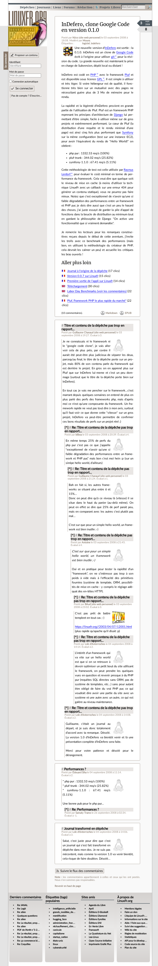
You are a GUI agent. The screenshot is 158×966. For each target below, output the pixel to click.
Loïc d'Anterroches (95, 644)
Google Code (124, 52)
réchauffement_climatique (66, 926)
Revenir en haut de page (68, 886)
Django (118, 114)
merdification (59, 916)
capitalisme (58, 933)
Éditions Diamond (98, 916)
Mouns (86, 40)
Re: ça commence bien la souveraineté (36, 941)
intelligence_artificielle (64, 908)
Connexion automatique (25, 82)
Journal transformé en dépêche (86, 828)
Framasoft (94, 930)
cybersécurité (59, 947)
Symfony (127, 132)
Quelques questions (27, 916)
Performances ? (75, 769)
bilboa (79, 435)
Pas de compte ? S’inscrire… (26, 96)
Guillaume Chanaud (82, 332)
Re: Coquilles (23, 944)
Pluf (127, 74)
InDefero (110, 48)
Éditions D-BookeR (98, 912)
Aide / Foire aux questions (138, 923)
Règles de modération (136, 933)
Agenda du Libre (97, 905)
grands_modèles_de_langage (67, 912)
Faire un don (131, 912)
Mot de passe (16, 72)
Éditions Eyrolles (97, 919)
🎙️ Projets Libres (107, 7)
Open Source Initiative (100, 941)
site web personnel (89, 38)
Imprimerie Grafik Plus (100, 944)
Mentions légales (133, 908)
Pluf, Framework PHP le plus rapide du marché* (96, 300)
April (91, 908)
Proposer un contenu (26, 55)
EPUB (128, 313)
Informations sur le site (136, 919)
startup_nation (60, 937)
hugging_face (59, 919)
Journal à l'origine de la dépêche (87, 271)
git (112, 56)
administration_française (65, 923)
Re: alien (21, 912)
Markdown (111, 313)
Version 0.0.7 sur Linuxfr (82, 276)
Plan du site (130, 947)
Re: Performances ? (85, 809)
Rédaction (84, 7)
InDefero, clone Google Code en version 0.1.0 (95, 27)
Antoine (86, 542)
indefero (95, 43)
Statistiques (130, 937)
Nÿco (75, 38)
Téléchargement (77, 286)
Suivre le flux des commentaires (81, 871)
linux (55, 944)
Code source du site (135, 944)
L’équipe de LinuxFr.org (136, 916)
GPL (99, 79)
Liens (57, 7)
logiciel (86, 43)
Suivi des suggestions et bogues (140, 926)
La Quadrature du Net (100, 933)
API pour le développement (138, 941)
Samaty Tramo (83, 813)
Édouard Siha (79, 772)
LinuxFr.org (27, 26)
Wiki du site (131, 930)
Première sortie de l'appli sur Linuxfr (90, 281)
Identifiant (14, 62)
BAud (88, 604)
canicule (57, 930)
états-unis (58, 941)
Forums (69, 7)
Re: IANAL (22, 905)
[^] (66, 427)
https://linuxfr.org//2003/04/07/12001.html (103, 626)
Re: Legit (21, 908)
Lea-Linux (94, 937)
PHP (93, 74)
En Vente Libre (96, 926)
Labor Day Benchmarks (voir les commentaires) (97, 291)
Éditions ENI (95, 923)
